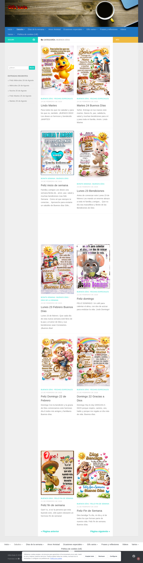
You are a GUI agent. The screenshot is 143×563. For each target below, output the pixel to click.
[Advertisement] (77, 230)
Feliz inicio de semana (54, 185)
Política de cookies (56, 558)
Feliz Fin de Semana (89, 510)
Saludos (20, 29)
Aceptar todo (89, 556)
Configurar (113, 556)
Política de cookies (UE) (27, 34)
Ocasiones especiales (72, 29)
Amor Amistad (54, 29)
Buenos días (47, 99)
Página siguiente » (100, 531)
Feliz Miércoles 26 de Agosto (22, 80)
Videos (123, 29)
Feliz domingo (85, 298)
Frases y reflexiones (109, 29)
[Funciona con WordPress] (19, 559)
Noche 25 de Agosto (18, 91)
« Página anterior (50, 531)
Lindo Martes (49, 105)
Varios (10, 34)
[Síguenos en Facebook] (34, 40)
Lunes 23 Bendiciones (90, 190)
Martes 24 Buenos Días (91, 105)
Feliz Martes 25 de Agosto (20, 96)
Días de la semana (36, 29)
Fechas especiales (63, 99)
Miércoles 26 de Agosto (19, 86)
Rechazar (102, 556)
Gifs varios (91, 29)
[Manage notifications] (138, 558)
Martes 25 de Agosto (18, 101)
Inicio (10, 29)
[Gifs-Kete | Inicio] (18, 7)
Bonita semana (48, 178)
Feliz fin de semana (63, 498)
